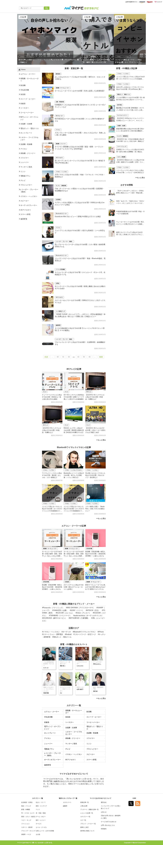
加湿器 (67, 717)
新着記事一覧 (84, 802)
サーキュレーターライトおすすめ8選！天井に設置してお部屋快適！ (80, 91)
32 (69, 357)
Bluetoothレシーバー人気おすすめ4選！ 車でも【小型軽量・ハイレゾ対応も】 (74, 475)
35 (84, 357)
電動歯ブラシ (49, 749)
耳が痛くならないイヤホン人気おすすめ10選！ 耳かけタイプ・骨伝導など (95, 475)
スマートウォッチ (121, 146)
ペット (38, 809)
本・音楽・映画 (41, 813)
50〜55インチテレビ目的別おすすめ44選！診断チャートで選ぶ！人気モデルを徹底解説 (74, 397)
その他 (38, 834)
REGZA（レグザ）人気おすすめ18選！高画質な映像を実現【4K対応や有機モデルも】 (74, 430)
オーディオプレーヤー (52, 760)
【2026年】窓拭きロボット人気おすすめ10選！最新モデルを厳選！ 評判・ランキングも (130, 161)
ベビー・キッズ (26, 820)
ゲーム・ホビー (41, 816)
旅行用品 (119, 104)
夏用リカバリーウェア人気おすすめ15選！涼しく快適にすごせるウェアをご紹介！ (130, 233)
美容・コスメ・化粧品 (28, 816)
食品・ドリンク (26, 806)
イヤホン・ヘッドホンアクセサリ (73, 470)
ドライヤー (90, 738)
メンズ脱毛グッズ (60, 311)
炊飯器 (46, 722)
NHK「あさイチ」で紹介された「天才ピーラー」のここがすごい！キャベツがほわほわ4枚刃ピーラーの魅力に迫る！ (130, 202)
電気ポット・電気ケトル (94, 728)
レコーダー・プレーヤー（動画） (64, 241)
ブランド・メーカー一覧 (88, 823)
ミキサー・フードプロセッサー (73, 733)
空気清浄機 (89, 548)
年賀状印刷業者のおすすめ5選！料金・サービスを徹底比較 (130, 213)
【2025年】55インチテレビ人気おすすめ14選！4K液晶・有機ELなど (94, 397)
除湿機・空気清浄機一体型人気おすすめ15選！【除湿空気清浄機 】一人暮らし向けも (95, 554)
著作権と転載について (87, 831)
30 (58, 357)
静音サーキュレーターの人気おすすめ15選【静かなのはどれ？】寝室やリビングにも (95, 587)
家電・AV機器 (25, 809)
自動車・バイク (26, 834)
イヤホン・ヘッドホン (61, 171)
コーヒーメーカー (93, 722)
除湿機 (88, 712)
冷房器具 (67, 581)
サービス (38, 823)
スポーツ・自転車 (26, 827)
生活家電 (58, 199)
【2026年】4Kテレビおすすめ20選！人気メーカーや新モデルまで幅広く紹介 (95, 430)
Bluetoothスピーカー (61, 213)
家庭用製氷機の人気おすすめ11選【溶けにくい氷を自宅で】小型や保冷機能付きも (130, 130)
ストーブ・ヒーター (93, 717)
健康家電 (58, 325)
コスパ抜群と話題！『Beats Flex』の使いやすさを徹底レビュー (95, 509)
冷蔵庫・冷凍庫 (71, 728)
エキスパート (67, 802)
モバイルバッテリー (122, 115)
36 (90, 357)
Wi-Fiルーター (59, 115)
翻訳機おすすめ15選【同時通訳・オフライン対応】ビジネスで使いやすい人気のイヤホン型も (130, 109)
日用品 (57, 283)
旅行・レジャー (41, 820)
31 (63, 357)
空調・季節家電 (60, 101)
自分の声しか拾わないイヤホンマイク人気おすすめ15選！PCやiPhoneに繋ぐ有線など (130, 88)
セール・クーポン (41, 827)
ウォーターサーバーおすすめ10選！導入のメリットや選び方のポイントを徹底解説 (130, 223)
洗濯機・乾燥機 (92, 733)
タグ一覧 (83, 820)
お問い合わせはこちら (108, 825)
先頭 (46, 357)
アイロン (58, 129)
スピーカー (90, 754)
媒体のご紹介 (84, 827)
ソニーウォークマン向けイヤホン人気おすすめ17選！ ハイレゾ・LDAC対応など (130, 171)
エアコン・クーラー (51, 712)
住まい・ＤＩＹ (41, 802)
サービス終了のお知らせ (108, 821)
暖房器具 (58, 74)
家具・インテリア (41, 806)
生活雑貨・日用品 (26, 802)
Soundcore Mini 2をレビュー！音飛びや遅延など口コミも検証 (78, 216)
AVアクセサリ (59, 157)
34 (78, 357)
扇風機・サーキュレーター (63, 87)
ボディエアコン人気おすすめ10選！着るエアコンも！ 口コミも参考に (74, 587)
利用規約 (103, 829)
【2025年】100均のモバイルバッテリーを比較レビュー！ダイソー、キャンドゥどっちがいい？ (130, 119)
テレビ (44, 391)
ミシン (88, 744)
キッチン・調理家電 (61, 185)
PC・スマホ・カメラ (27, 813)
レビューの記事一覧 (86, 813)
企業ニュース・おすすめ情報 (45, 831)
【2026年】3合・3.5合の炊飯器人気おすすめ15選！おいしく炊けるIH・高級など (130, 140)
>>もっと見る (101, 440)
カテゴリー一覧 (85, 816)
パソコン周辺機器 (60, 269)
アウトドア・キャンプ (28, 831)
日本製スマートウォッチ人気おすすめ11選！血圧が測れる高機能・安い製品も (130, 151)
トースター (69, 722)
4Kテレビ (88, 391)
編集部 (65, 806)
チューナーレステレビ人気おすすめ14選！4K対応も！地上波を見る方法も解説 (52, 397)
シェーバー (48, 744)
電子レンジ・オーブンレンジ (52, 728)
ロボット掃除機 (121, 157)
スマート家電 (91, 760)
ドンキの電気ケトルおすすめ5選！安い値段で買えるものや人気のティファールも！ (130, 99)
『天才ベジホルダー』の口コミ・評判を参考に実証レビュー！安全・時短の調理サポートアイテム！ (130, 192)
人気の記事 (83, 806)
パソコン (58, 227)
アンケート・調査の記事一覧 (89, 809)
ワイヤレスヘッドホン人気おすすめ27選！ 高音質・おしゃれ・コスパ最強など (52, 475)
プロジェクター (92, 749)
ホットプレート (50, 733)
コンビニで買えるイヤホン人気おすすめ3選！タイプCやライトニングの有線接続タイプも (130, 78)
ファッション (25, 823)
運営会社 (103, 802)
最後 (101, 357)
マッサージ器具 (71, 744)
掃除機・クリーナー (61, 143)
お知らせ (103, 812)
